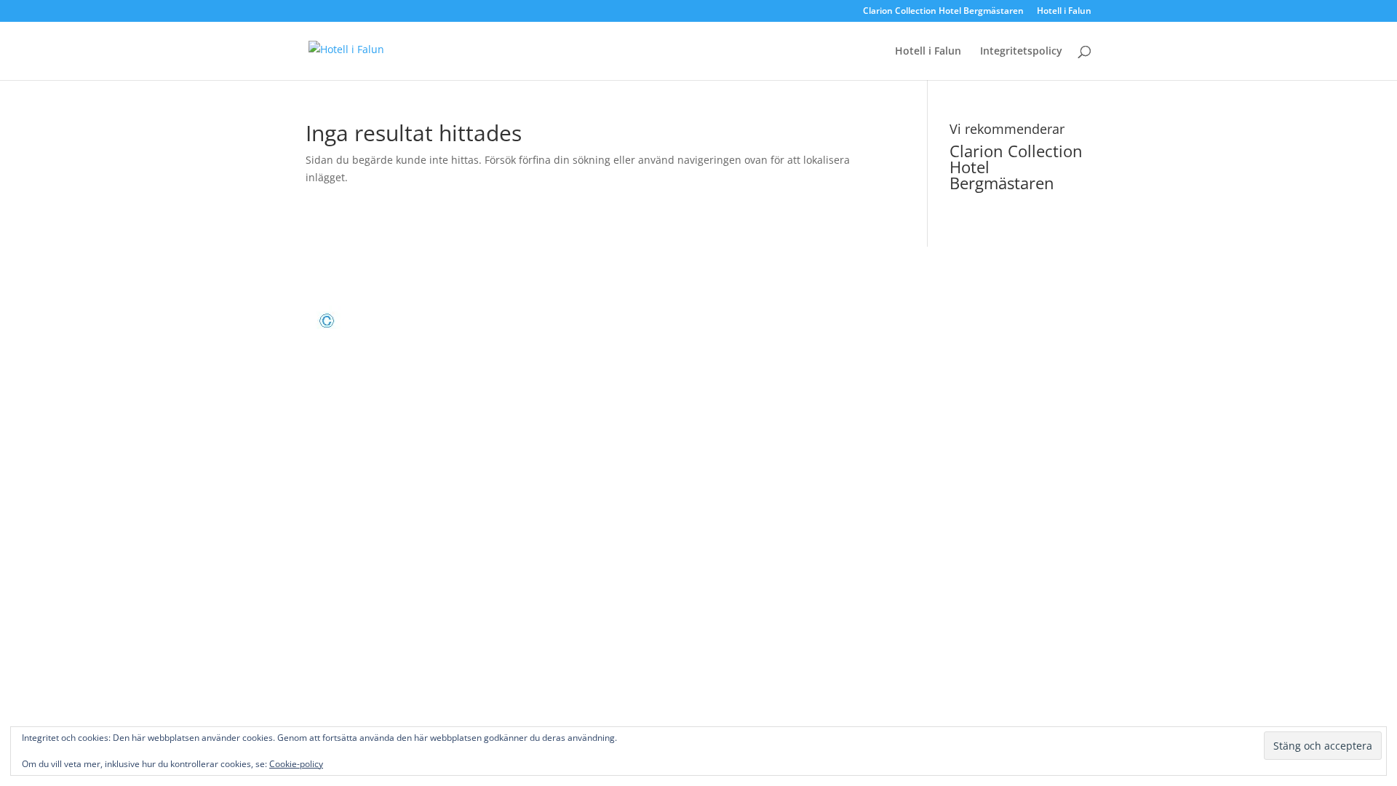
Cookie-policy (296, 764)
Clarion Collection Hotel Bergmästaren (943, 12)
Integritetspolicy (1021, 51)
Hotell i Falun (1064, 12)
